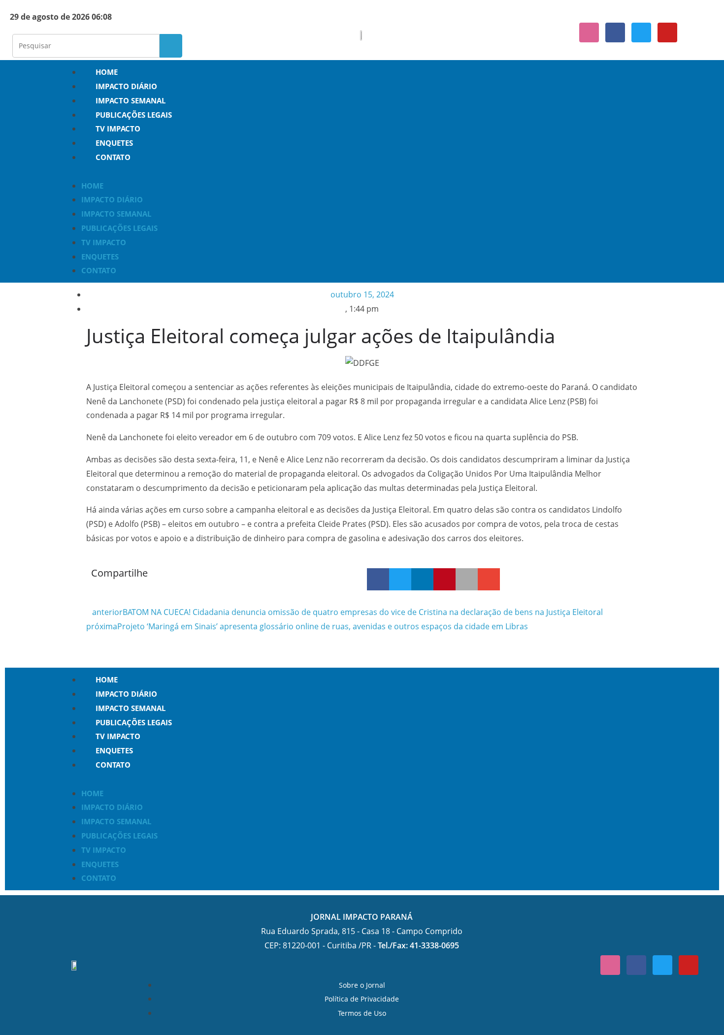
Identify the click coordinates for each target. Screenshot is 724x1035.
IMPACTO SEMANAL (130, 100)
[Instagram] (589, 32)
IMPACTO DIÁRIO (126, 86)
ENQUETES (114, 143)
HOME (107, 72)
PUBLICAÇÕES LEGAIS (134, 115)
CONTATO (113, 157)
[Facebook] (615, 32)
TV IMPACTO (118, 128)
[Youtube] (667, 32)
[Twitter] (641, 32)
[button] (362, 171)
